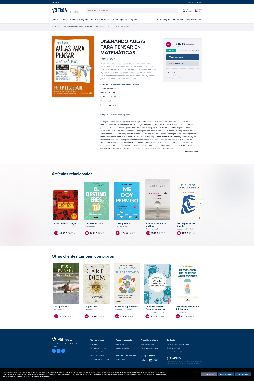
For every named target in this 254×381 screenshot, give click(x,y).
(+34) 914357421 (173, 348)
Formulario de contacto (149, 348)
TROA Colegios (162, 19)
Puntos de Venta (193, 19)
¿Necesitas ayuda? (195, 2)
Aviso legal (94, 344)
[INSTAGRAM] (54, 351)
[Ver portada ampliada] (73, 66)
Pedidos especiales (122, 348)
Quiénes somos (121, 344)
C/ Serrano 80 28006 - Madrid (178, 344)
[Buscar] (174, 10)
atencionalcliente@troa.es (176, 352)
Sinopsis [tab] (104, 114)
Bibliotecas (178, 19)
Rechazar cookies (226, 374)
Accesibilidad (120, 359)
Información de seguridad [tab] (120, 115)
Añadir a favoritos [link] (176, 63)
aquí (48, 377)
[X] (59, 351)
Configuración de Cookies (99, 359)
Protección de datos (97, 352)
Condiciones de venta (98, 348)
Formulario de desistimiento (125, 356)
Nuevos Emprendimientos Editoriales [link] (124, 85)
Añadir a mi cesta (176, 57)
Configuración (209, 374)
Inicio (54, 27)
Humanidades (69, 27)
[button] (198, 10)
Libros (60, 27)
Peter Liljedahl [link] (107, 58)
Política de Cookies (97, 356)
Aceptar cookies (243, 374)
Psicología (79, 27)
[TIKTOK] (63, 351)
